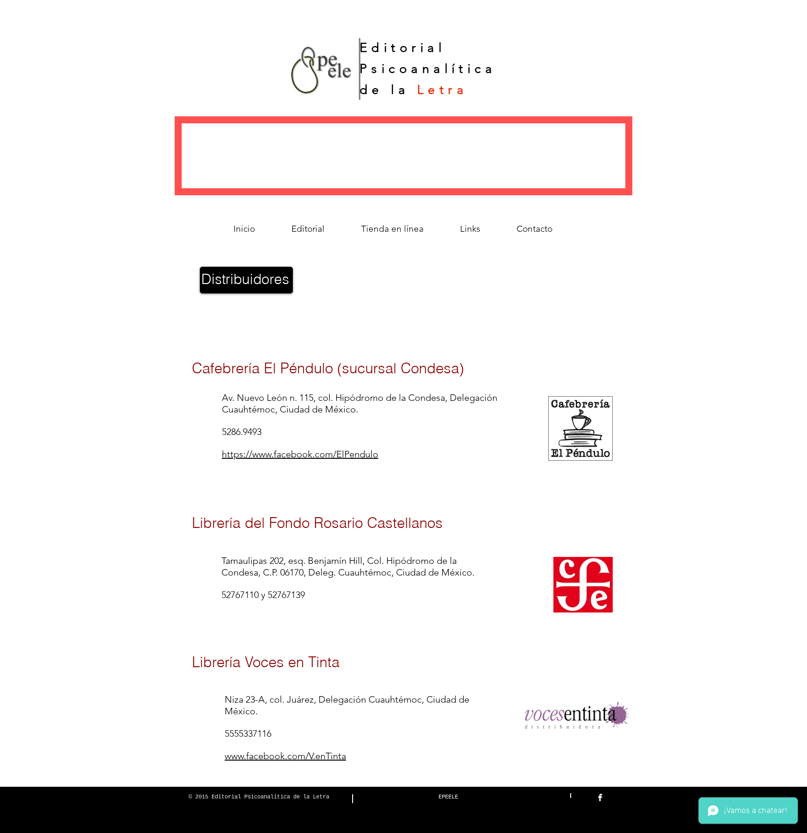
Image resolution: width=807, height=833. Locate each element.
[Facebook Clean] (600, 797)
